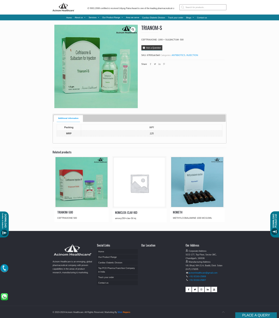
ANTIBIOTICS (178, 55)
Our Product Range (107, 257)
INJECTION (192, 55)
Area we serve (132, 17)
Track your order (106, 277)
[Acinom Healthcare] (63, 11)
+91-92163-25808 (197, 276)
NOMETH (177, 212)
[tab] (68, 118)
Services (92, 17)
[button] (133, 29)
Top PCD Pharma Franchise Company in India (116, 270)
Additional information (68, 118)
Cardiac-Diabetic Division (110, 262)
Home (101, 251)
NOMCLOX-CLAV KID (126, 212)
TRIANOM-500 (65, 212)
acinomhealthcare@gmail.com (203, 272)
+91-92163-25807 (197, 280)
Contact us (103, 283)
